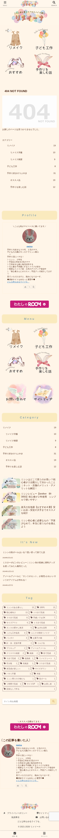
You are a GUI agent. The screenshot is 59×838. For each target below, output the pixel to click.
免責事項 (15, 817)
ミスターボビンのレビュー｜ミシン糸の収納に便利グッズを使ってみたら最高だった (29, 564)
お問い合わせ (45, 817)
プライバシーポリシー (16, 813)
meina (30, 246)
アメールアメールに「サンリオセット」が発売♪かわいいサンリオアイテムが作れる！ (29, 578)
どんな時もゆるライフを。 (18, 282)
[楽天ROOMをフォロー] (34, 287)
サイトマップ (45, 813)
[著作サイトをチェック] (25, 287)
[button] (53, 701)
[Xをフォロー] (29, 287)
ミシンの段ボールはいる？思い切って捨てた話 (24, 552)
